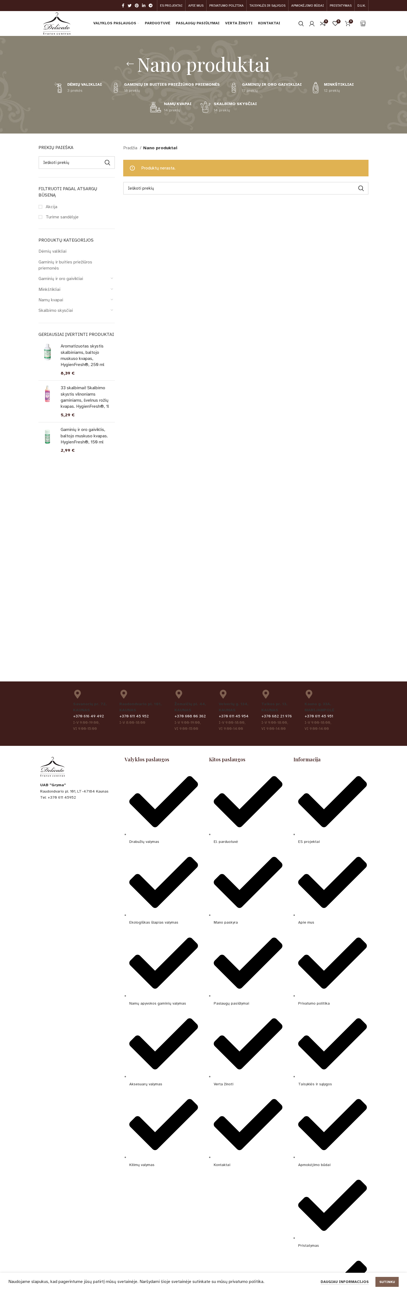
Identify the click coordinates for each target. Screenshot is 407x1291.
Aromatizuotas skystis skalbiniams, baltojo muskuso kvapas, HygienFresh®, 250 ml (82, 355)
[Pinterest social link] (136, 5)
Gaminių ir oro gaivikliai (60, 278)
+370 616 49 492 (88, 716)
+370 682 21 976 (276, 716)
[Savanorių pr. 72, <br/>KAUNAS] (77, 694)
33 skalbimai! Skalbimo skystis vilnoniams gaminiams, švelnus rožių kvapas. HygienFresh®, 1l (85, 397)
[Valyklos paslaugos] (363, 23)
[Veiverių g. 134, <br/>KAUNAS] (223, 694)
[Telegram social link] (150, 5)
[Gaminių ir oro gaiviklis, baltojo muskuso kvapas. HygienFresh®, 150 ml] (47, 440)
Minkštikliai (49, 289)
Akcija (51, 207)
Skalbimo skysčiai (55, 310)
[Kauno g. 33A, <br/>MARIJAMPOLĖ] (309, 694)
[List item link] (77, 798)
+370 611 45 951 (319, 716)
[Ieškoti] (301, 23)
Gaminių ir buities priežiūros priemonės (65, 265)
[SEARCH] (107, 162)
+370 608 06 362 (190, 716)
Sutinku (387, 1282)
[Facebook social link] (123, 5)
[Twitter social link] (129, 5)
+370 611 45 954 (234, 716)
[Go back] (130, 63)
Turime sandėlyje (62, 217)
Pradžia (130, 148)
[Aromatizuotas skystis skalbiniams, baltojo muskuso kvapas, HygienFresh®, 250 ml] (47, 359)
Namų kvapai (50, 300)
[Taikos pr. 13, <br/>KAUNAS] (265, 694)
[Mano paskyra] (311, 23)
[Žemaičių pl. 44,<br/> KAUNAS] (178, 694)
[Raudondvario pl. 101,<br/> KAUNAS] (123, 694)
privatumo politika (246, 1281)
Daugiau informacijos (345, 1282)
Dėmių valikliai (52, 251)
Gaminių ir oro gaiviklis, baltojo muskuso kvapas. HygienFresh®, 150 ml (84, 436)
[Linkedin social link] (143, 5)
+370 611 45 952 (134, 716)
